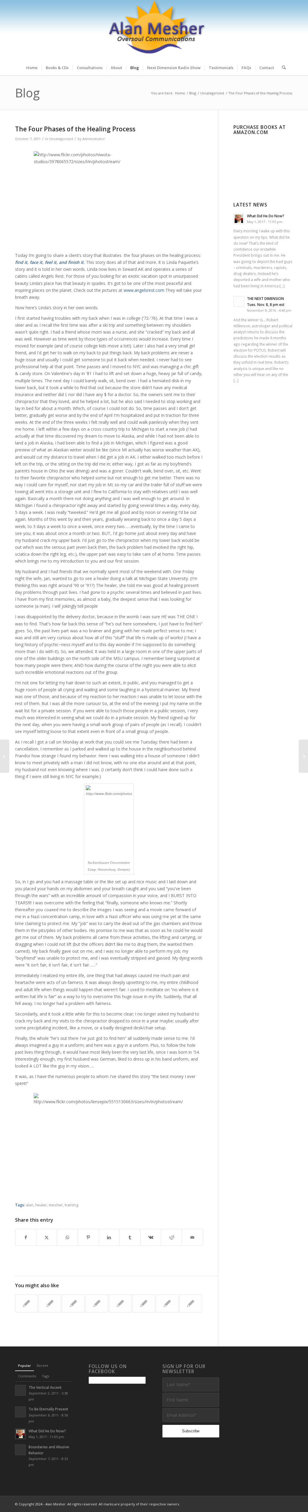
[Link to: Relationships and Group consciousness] (167, 1303)
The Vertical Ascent (45, 1387)
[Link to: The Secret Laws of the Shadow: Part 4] (120, 1303)
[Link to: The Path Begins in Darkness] (73, 1303)
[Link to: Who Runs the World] (26, 1303)
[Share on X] (46, 1237)
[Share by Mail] (192, 1237)
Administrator (93, 138)
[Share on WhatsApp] (67, 1237)
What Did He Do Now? (265, 215)
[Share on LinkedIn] (109, 1237)
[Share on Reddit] (171, 1237)
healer (41, 1205)
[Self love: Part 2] (4, 756)
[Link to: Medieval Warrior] (143, 1303)
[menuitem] (32, 67)
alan (29, 1205)
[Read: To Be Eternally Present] (20, 1412)
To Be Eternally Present (48, 1409)
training (71, 1205)
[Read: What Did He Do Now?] (238, 218)
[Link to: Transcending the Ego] (49, 1303)
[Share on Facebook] (25, 1237)
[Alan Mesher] (154, 30)
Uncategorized (61, 138)
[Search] (282, 67)
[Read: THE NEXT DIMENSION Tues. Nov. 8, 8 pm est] (238, 301)
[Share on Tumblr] (130, 1237)
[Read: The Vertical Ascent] (20, 1390)
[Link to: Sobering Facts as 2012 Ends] (190, 1303)
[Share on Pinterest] (88, 1237)
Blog (27, 92)
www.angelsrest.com (144, 290)
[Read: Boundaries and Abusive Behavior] (20, 1449)
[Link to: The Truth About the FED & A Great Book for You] (96, 1303)
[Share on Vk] (150, 1237)
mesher (56, 1205)
